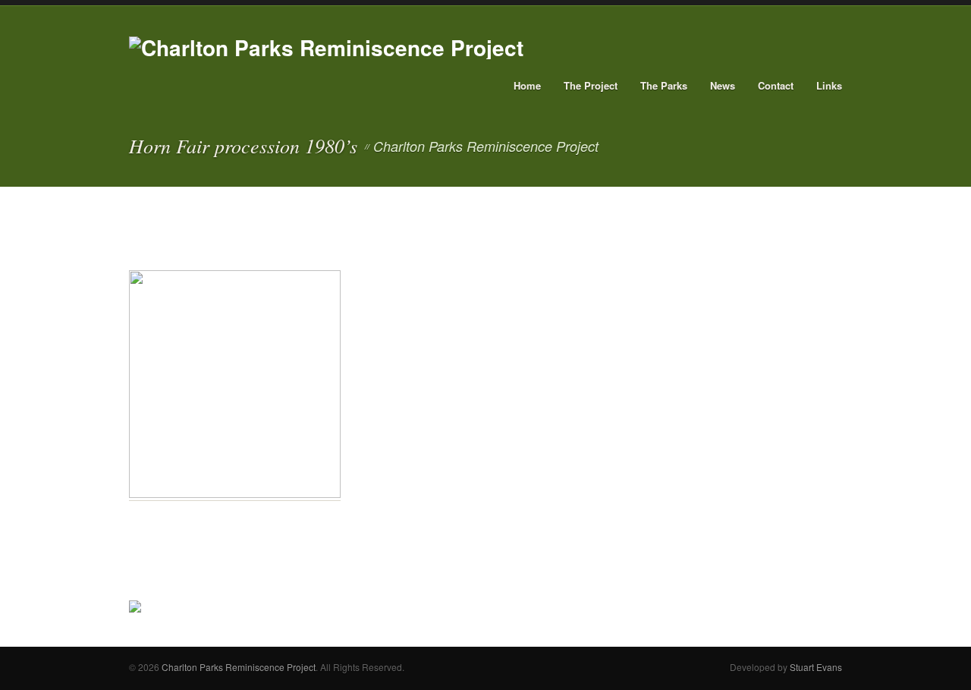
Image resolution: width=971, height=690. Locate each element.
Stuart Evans (816, 666)
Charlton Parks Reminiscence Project (239, 666)
